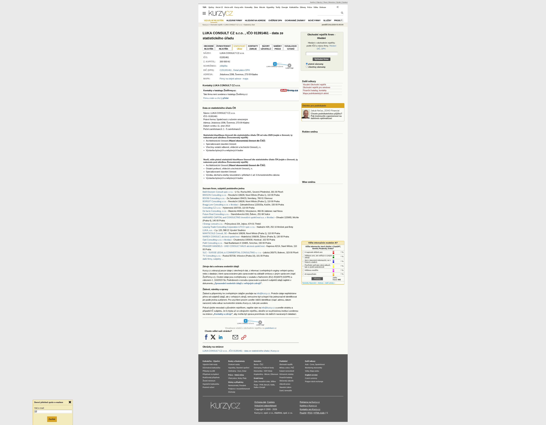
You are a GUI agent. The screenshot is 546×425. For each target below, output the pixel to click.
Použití (303, 413)
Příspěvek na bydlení (211, 374)
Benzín (267, 385)
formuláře (288, 391)
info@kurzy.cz (263, 293)
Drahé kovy (258, 378)
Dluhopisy (257, 368)
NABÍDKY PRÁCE (278, 47)
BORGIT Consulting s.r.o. (214, 201)
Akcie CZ (219, 7)
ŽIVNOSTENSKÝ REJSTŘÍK (223, 47)
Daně (281, 391)
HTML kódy (319, 413)
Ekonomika (258, 371)
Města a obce (284, 368)
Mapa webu (314, 371)
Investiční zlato (264, 382)
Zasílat (52, 419)
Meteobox (331, 2)
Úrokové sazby (234, 364)
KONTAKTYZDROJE (253, 47)
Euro (239, 371)
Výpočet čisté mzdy (210, 364)
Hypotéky (270, 7)
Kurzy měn (238, 7)
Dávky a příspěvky (235, 382)
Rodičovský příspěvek (211, 378)
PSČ (292, 368)
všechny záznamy (316, 67)
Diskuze (322, 7)
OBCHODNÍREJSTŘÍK (209, 47)
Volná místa (239, 375)
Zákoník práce (284, 384)
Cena (312, 364)
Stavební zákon (285, 387)
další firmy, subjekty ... (213, 259)
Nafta (272, 385)
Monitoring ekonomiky (313, 368)
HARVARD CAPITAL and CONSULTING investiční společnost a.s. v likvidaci (238, 217)
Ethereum (274, 374)
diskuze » (321, 283)
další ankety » (330, 283)
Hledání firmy (234, 20)
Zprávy (211, 7)
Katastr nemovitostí (286, 371)
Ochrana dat (260, 402)
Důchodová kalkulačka (211, 368)
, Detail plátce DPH (235, 70)
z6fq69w (224, 66)
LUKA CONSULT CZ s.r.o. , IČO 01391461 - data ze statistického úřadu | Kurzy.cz (241, 351)
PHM (261, 385)
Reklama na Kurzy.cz (310, 402)
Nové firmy (314, 20)
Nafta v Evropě (259, 387)
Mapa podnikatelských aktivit (316, 93)
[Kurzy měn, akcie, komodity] (226, 407)
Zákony (303, 7)
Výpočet (216, 361)
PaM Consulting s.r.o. (213, 243)
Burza (256, 364)
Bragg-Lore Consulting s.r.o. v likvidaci (220, 204)
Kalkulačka (293, 7)
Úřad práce (232, 378)
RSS (310, 413)
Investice (257, 361)
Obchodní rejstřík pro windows (316, 87)
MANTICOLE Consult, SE (215, 233)
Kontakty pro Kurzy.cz (310, 409)
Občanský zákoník (286, 381)
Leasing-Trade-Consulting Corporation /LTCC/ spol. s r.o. (229, 227)
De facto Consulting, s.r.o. (215, 211)
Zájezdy (319, 2)
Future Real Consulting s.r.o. (216, 214)
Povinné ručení (208, 387)
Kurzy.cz (206, 25)
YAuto (325, 2)
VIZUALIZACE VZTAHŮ (291, 47)
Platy (244, 378)
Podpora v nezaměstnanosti (239, 389)
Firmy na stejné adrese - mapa (234, 78)
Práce (309, 7)
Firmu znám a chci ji (215, 98)
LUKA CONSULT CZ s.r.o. (233, 25)
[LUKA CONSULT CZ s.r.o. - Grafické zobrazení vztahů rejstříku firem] (279, 68)
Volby (307, 371)
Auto (307, 364)
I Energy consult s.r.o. (213, 224)
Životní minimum (209, 381)
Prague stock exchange (314, 382)
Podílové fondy (268, 368)
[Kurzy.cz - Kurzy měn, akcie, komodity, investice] (221, 16)
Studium (345, 2)
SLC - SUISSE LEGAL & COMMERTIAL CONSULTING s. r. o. (232, 252)
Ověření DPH (275, 20)
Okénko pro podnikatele (314, 105)
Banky (230, 361)
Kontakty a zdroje (223, 314)
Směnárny (232, 371)
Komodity (249, 7)
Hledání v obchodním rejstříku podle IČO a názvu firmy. (321, 46)
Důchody (231, 392)
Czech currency (311, 378)
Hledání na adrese (255, 20)
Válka (316, 7)
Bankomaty (240, 361)
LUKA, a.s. (208, 230)
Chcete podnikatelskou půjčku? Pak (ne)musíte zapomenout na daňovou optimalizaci (326, 115)
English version (311, 375)
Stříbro (273, 382)
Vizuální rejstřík (214, 20)
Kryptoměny (258, 374)
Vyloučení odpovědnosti (265, 405)
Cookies (271, 402)
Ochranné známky (295, 20)
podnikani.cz (270, 328)
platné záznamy (315, 64)
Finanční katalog (285, 378)
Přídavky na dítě (209, 371)
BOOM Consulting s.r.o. (214, 198)
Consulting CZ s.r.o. (212, 208)
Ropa (256, 385)
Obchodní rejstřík (216, 25)
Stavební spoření (242, 368)
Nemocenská (233, 386)
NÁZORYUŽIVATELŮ (266, 47)
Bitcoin (262, 7)
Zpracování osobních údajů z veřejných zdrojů (238, 283)
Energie (285, 7)
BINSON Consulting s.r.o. (214, 195)
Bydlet (339, 2)
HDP (265, 371)
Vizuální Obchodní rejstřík (314, 84)
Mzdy (240, 378)
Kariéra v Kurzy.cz (308, 405)
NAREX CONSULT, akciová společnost (221, 236)
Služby (327, 20)
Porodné (242, 386)
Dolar (244, 371)
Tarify (278, 7)
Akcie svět (228, 7)
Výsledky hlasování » (309, 283)
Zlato (256, 7)
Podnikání (283, 361)
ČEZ (261, 364)
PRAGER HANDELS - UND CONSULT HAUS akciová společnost (234, 246)
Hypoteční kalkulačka (211, 384)
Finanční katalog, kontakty (314, 90)
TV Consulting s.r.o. (212, 256)
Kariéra (312, 2)
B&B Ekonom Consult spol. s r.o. (218, 192)
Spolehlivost (320, 364)
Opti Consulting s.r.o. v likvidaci (217, 239)
